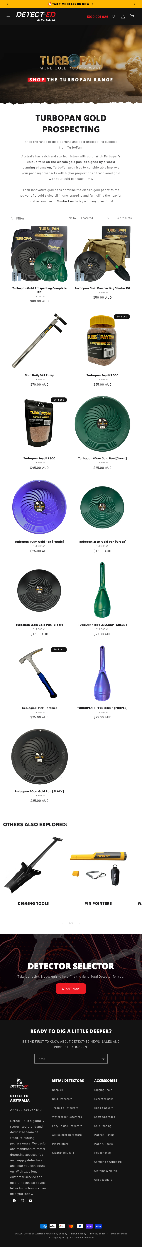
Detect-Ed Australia (34, 1233)
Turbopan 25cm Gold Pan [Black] (39, 625)
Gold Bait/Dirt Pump (39, 375)
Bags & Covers (103, 1107)
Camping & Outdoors (108, 1161)
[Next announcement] (134, 4)
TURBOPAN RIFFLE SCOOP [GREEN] (102, 625)
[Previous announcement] (8, 4)
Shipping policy (60, 1237)
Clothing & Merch (105, 1170)
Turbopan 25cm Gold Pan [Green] (102, 541)
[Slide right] (79, 924)
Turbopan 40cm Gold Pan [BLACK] (39, 791)
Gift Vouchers (103, 1179)
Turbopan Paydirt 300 (39, 458)
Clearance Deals (63, 1152)
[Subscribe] (103, 1059)
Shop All (57, 1089)
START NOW (71, 988)
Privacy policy (98, 1233)
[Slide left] (62, 924)
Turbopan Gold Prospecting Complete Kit (39, 290)
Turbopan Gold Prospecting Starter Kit (102, 288)
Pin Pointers (60, 1143)
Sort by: (72, 218)
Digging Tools (103, 1089)
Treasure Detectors (65, 1107)
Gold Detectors (62, 1098)
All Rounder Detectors (67, 1134)
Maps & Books (103, 1143)
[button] (8, 16)
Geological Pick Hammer (39, 708)
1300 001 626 (98, 16)
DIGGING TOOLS (33, 903)
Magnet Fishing (104, 1134)
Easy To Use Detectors (67, 1125)
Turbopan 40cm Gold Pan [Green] (102, 458)
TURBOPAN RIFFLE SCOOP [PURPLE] (102, 708)
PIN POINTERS (98, 903)
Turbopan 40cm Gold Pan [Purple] (39, 541)
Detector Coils (104, 1098)
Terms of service (118, 1233)
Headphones (102, 1152)
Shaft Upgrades (104, 1116)
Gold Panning (102, 1125)
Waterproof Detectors (67, 1116)
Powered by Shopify (56, 1233)
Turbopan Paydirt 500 (102, 375)
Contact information (83, 1237)
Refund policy (78, 1233)
